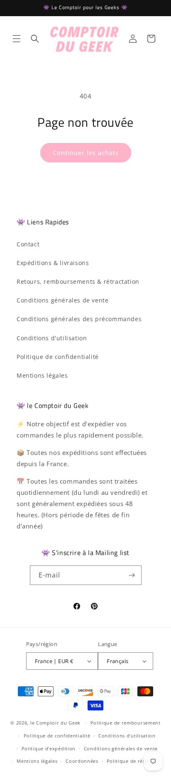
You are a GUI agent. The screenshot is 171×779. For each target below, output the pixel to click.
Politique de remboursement (125, 723)
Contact (28, 244)
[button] (16, 38)
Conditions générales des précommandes (79, 319)
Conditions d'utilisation (52, 338)
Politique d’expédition (49, 748)
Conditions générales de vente (62, 300)
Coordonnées (82, 761)
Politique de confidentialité (58, 357)
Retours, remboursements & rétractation (78, 281)
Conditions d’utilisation (127, 735)
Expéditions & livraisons (53, 263)
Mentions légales (42, 375)
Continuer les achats (86, 152)
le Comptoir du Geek (55, 723)
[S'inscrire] (132, 575)
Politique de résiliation (135, 761)
